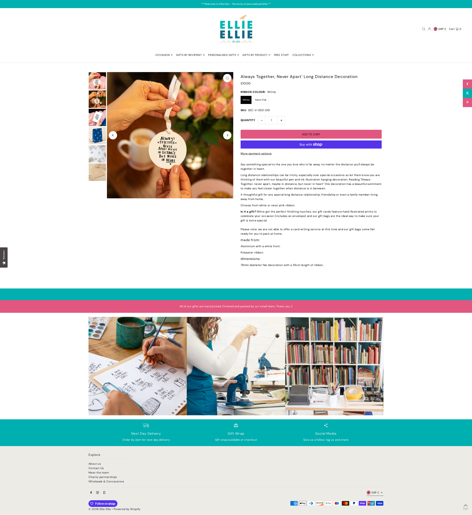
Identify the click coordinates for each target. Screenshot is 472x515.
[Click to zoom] (227, 78)
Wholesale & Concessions (106, 481)
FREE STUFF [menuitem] (281, 55)
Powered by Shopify (127, 509)
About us (94, 464)
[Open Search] (423, 28)
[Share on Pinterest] (467, 102)
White (246, 99)
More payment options (256, 153)
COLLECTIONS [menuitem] (301, 55)
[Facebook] (91, 492)
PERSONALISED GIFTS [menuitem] (222, 55)
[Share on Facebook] (467, 84)
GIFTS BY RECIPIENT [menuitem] (189, 55)
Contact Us (96, 468)
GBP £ (442, 29)
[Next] (227, 135)
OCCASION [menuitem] (162, 55)
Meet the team (98, 472)
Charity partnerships (102, 477)
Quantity (248, 120)
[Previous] (113, 135)
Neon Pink (261, 99)
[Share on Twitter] (467, 93)
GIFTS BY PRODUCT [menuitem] (255, 55)
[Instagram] (97, 492)
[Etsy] (104, 492)
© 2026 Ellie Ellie (100, 509)
